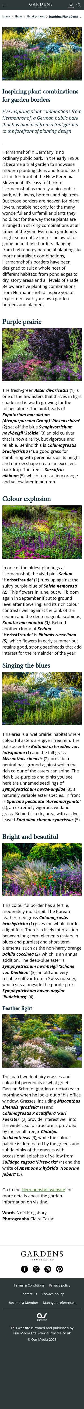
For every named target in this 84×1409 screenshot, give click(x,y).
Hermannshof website (43, 1189)
